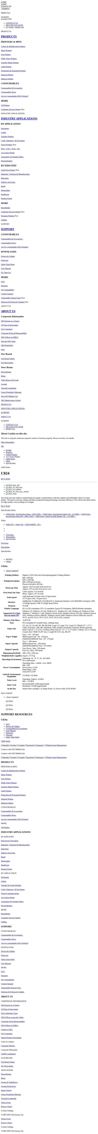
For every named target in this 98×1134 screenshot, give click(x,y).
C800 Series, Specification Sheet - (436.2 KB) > (24, 514)
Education (5, 178)
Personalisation (6, 161)
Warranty (4, 286)
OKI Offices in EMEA (9, 337)
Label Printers (6, 67)
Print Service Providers (9, 841)
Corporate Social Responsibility (13, 1021)
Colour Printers (11, 455)
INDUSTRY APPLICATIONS (19, 118)
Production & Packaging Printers (13, 71)
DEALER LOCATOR (14, 25)
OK (2, 446)
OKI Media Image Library (11, 400)
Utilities (4, 220)
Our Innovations (7, 363)
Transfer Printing (7, 137)
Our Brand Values (8, 359)
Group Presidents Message (11, 1094)
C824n (8, 562)
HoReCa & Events (8, 182)
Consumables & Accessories (11, 88)
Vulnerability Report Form (11, 298)
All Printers (5, 105)
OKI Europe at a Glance (10, 321)
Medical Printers (7, 79)
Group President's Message (11, 392)
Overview (10, 535)
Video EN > (10, 525)
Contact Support (7, 294)
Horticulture (5, 190)
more (3, 349)
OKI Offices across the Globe (12, 1017)
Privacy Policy (6, 1107)
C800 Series (10, 459)
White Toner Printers (9, 59)
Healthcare (5, 194)
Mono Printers (6, 50)
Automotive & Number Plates (12, 157)
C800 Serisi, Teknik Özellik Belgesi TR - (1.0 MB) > (55, 516)
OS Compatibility (7, 290)
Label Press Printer (8, 170)
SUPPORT (7, 229)
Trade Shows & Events (9, 380)
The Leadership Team (9, 1013)
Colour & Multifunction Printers (13, 46)
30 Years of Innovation (9, 325)
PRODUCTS (9, 36)
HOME (8, 450)
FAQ (3, 282)
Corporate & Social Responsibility (14, 333)
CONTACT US (12, 23)
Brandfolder (5, 208)
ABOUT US (8, 311)
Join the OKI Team (8, 341)
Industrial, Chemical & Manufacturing (15, 174)
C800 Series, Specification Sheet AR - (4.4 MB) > (62, 514)
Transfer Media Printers (10, 63)
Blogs (3, 376)
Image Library (6, 1090)
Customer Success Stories (10, 109)
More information (7, 442)
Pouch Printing (6, 145)
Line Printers (6, 55)
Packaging (5, 128)
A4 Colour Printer (8, 153)
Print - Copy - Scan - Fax (10, 149)
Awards (4, 384)
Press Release (6, 372)
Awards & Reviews (8, 1086)
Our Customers (6, 329)
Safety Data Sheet (7, 264)
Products (9, 453)
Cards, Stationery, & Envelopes (13, 141)
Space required (12, 571)
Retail (3, 186)
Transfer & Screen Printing (11, 885)
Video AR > (20, 525)
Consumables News (8, 92)
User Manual (6, 268)
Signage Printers (7, 75)
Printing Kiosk (6, 198)
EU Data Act (6, 273)
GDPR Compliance (8, 1054)
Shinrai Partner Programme (11, 1038)
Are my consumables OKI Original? (14, 96)
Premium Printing (7, 216)
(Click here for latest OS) (12, 614)
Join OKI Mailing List (9, 396)
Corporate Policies (8, 1046)
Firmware (4, 260)
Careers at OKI (6, 1030)
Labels (3, 133)
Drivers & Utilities (8, 256)
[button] (49, 510)
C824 (8, 461)
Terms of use (6, 1103)
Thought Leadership (8, 388)
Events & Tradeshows (9, 1082)
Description (10, 537)
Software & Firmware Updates (13, 302)
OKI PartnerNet (7, 345)
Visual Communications (10, 894)
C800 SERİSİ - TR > (33, 525)
